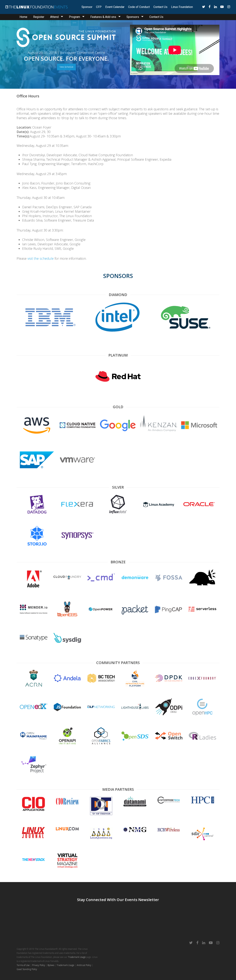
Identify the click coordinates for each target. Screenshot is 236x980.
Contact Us (160, 7)
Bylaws (51, 965)
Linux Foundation (182, 7)
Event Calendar (114, 7)
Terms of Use (23, 965)
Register (38, 17)
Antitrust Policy (84, 965)
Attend (54, 17)
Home (23, 17)
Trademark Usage (77, 957)
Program (74, 17)
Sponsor (86, 7)
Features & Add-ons (103, 17)
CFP (99, 7)
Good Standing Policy (27, 969)
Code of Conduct (139, 7)
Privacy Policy (38, 965)
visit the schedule (40, 258)
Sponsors (132, 17)
